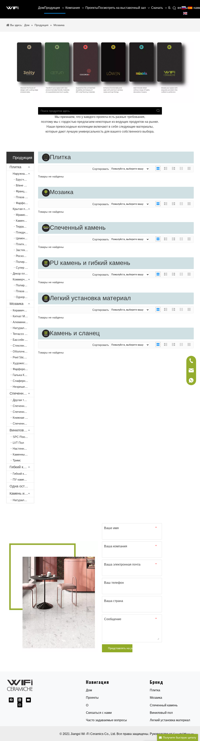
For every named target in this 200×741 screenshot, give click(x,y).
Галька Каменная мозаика (23, 375)
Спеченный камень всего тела (23, 423)
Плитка (15, 167)
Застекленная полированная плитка (25, 250)
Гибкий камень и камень (22, 467)
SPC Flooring (21, 436)
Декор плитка (22, 273)
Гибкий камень (22, 473)
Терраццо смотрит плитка (25, 226)
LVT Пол (18, 442)
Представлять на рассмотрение (120, 648)
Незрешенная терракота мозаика (23, 386)
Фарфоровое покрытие (25, 203)
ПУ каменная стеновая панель (23, 479)
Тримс (17, 460)
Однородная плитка (25, 297)
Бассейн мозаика (23, 339)
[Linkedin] (19, 700)
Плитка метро (25, 244)
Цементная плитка (25, 238)
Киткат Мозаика (23, 316)
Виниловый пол (22, 430)
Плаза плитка (25, 197)
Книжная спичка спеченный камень (23, 417)
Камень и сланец (22, 493)
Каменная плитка (25, 220)
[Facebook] (11, 700)
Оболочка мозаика (23, 351)
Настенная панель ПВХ (23, 448)
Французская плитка (25, 191)
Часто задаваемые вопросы (106, 720)
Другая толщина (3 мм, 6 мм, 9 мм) (23, 400)
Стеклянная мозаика (23, 345)
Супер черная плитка (25, 267)
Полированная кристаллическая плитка (25, 261)
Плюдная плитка (25, 232)
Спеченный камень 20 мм (23, 411)
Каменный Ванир (23, 454)
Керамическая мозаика (23, 310)
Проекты (92, 697)
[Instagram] (19, 704)
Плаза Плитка (25, 291)
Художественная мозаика (23, 363)
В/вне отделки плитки (25, 185)
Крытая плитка (23, 209)
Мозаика (16, 304)
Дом (89, 690)
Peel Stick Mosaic (23, 357)
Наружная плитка (23, 173)
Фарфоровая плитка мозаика (23, 369)
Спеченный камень (22, 393)
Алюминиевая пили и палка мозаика (23, 322)
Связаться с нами (99, 712)
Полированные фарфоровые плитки (25, 285)
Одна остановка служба (22, 486)
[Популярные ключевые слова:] (174, 8)
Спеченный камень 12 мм (23, 406)
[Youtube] (28, 700)
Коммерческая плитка (23, 279)
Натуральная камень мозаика (23, 328)
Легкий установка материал (170, 720)
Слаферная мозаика (23, 380)
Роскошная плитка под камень (25, 256)
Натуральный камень (23, 500)
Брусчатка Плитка (25, 179)
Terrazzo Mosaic (23, 333)
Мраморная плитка (25, 214)
